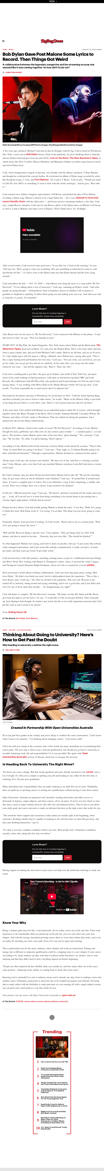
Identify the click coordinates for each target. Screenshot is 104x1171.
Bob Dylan (31, 154)
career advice (30, 1001)
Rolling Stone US (17, 612)
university (63, 1001)
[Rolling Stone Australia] (52, 42)
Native (55, 1001)
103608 (19, 1001)
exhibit (90, 565)
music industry (44, 1001)
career (89, 772)
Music (11, 49)
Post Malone (41, 180)
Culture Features (24, 630)
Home (5, 49)
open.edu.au (68, 995)
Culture (12, 630)
